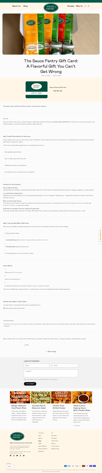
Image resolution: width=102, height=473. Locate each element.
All (52, 433)
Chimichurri (23, 240)
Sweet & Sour (44, 240)
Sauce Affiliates (42, 446)
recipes (20, 253)
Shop (39, 435)
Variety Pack (54, 440)
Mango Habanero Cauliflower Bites (18, 407)
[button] (16, 6)
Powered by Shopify (56, 471)
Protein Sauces (55, 446)
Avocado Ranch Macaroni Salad (39, 407)
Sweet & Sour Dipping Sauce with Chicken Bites (81, 408)
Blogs (39, 440)
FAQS (39, 443)
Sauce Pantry (48, 471)
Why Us (40, 438)
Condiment (54, 438)
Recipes (53, 443)
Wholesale (41, 451)
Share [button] (27, 344)
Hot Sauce (54, 435)
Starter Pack (66, 203)
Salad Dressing (55, 448)
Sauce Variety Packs (13, 233)
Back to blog (52, 351)
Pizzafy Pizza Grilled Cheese (59, 407)
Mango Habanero (32, 240)
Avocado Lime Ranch (9, 205)
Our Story (41, 433)
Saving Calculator (42, 448)
